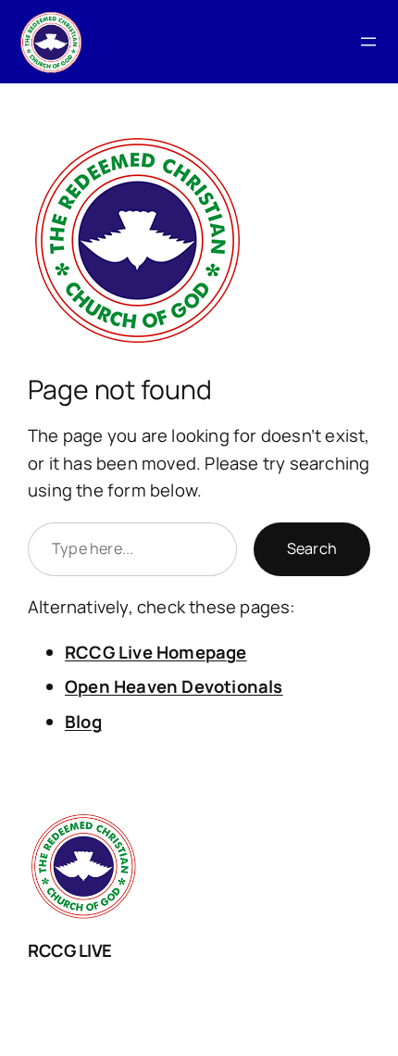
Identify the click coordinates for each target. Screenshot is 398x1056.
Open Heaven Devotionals (174, 686)
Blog (83, 722)
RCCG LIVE (70, 950)
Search (312, 548)
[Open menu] (368, 42)
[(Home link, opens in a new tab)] (51, 41)
